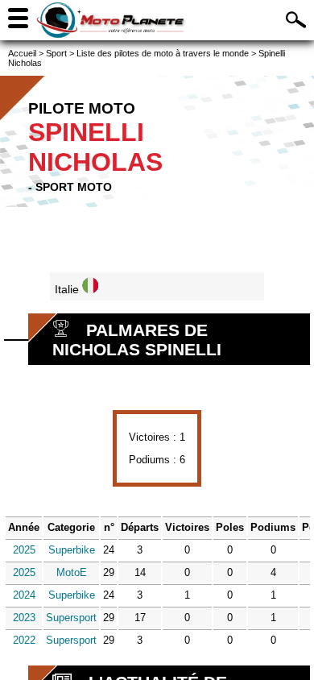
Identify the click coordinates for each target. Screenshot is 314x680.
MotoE (71, 572)
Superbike (71, 550)
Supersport (71, 618)
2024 (24, 595)
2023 (24, 618)
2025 (24, 550)
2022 (24, 640)
